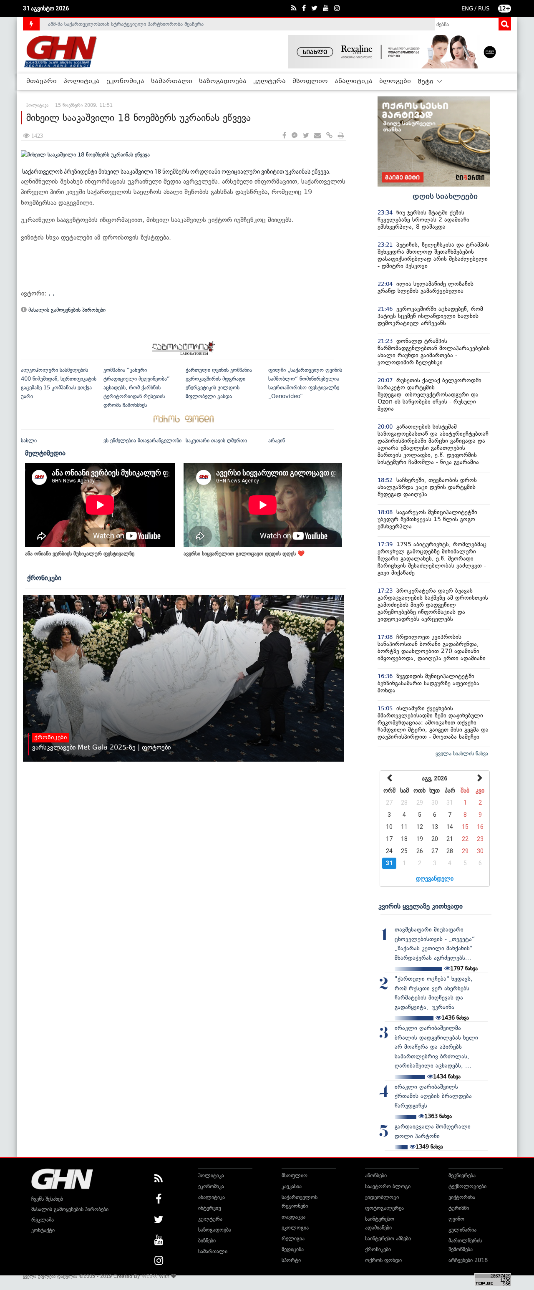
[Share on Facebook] (284, 136)
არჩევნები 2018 (468, 1260)
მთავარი (41, 81)
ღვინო (456, 1219)
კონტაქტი (43, 1230)
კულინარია (462, 1230)
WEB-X (149, 1276)
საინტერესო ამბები (388, 1238)
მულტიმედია (45, 453)
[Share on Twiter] (306, 136)
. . (51, 293)
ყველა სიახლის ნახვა (462, 753)
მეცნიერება (462, 1175)
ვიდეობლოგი (382, 1197)
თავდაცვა (293, 1217)
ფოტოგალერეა (384, 1208)
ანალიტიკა (354, 81)
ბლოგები (395, 81)
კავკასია (292, 1186)
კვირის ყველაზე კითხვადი (420, 906)
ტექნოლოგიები (467, 1186)
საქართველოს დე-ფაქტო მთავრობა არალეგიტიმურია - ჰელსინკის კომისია (141, 24)
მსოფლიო (310, 81)
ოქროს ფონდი (383, 1260)
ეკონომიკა (125, 81)
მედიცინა (293, 1249)
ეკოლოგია (295, 1227)
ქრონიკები (44, 577)
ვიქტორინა (461, 1197)
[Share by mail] (317, 136)
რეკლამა (42, 1220)
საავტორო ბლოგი (388, 1186)
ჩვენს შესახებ (47, 1199)
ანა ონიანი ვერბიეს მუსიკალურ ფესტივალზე (79, 553)
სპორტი (291, 1260)
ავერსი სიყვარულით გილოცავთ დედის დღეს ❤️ (244, 553)
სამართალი (171, 81)
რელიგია (293, 1238)
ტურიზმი (458, 1208)
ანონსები (376, 1175)
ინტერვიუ (209, 1208)
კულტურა (269, 81)
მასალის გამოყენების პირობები (66, 310)
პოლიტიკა (81, 81)
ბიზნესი (207, 1240)
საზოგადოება (223, 81)
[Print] (341, 136)
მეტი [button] (426, 81)
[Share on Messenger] (295, 136)
